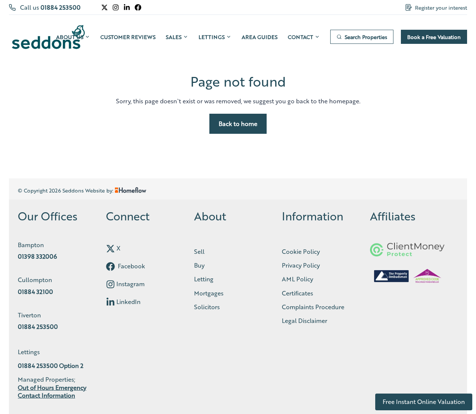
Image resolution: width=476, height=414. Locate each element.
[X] (104, 7)
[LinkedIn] (126, 7)
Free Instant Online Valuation (424, 401)
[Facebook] (138, 7)
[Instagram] (115, 7)
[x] (110, 248)
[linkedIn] (110, 302)
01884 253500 (60, 7)
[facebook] (110, 266)
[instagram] (110, 284)
